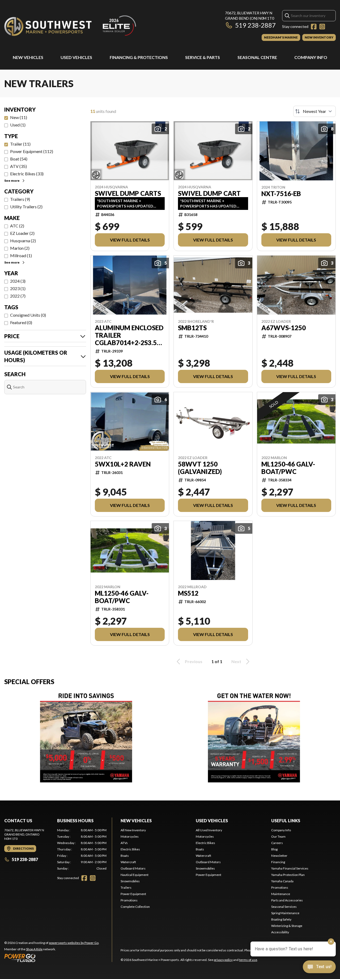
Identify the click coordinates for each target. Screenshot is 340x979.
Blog (274, 849)
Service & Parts (202, 57)
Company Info (310, 57)
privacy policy (223, 960)
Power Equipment (133, 894)
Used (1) (18, 124)
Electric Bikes (130, 849)
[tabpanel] (82, 849)
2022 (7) (18, 295)
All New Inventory (133, 830)
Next (236, 661)
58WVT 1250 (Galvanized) (200, 467)
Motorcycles (130, 836)
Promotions (129, 900)
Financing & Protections (139, 57)
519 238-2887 (255, 25)
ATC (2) (17, 225)
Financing (278, 862)
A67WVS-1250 (283, 328)
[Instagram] (322, 26)
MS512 (188, 593)
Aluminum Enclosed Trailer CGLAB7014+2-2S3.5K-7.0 (129, 335)
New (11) (18, 117)
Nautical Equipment (134, 875)
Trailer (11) (20, 143)
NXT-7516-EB (281, 193)
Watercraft (128, 862)
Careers (277, 843)
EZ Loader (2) (22, 233)
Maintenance (280, 894)
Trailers (126, 887)
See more (12, 181)
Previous (193, 661)
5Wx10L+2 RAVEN (123, 464)
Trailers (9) (20, 199)
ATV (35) (18, 166)
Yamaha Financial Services (289, 868)
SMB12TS (192, 328)
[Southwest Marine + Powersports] (70, 26)
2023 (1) (18, 288)
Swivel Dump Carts (128, 193)
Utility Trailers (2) (26, 206)
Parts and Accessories (287, 900)
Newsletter (279, 856)
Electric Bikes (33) (27, 173)
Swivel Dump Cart (209, 193)
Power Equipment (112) (31, 151)
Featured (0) (21, 322)
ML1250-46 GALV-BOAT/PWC (288, 467)
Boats (125, 856)
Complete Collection (135, 907)
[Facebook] (314, 26)
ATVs (124, 843)
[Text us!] (319, 967)
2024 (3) (18, 280)
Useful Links (285, 820)
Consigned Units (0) (28, 314)
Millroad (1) (21, 255)
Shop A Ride (34, 949)
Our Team (278, 836)
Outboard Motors (133, 868)
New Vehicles (28, 57)
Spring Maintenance (285, 913)
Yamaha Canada (282, 881)
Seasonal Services (284, 907)
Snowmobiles (130, 881)
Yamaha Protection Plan (288, 875)
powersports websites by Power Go (74, 943)
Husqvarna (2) (23, 240)
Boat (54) (18, 158)
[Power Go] (51, 957)
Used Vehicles (76, 57)
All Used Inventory (209, 830)
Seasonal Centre (257, 57)
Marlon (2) (19, 248)
